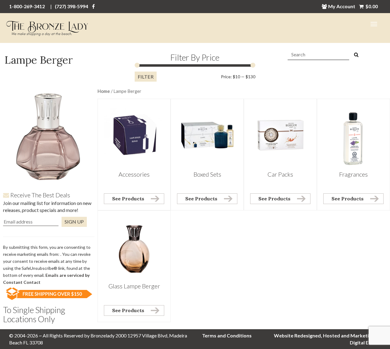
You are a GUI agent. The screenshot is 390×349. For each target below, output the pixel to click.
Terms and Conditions (227, 335)
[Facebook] (93, 6)
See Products (128, 199)
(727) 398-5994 (71, 6)
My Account (341, 6)
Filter (146, 76)
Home (104, 91)
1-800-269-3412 (27, 6)
